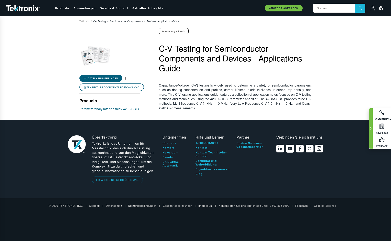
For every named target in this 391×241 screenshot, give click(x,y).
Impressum (205, 205)
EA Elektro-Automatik (171, 163)
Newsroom (170, 152)
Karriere (168, 147)
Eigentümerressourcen (213, 169)
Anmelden (371, 8)
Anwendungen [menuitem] (84, 8)
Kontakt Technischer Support (211, 154)
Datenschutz (114, 205)
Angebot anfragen (283, 8)
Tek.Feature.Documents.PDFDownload (113, 87)
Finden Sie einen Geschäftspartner (249, 144)
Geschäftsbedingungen (177, 205)
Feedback (301, 205)
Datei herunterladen (103, 78)
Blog (199, 173)
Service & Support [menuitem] (114, 8)
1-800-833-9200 (207, 143)
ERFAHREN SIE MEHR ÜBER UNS (117, 179)
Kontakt (201, 147)
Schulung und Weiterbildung (206, 162)
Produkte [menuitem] (62, 8)
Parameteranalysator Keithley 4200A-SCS (110, 109)
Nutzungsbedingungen (142, 205)
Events (168, 157)
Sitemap (94, 205)
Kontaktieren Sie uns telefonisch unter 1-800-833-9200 (254, 205)
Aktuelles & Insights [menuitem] (147, 8)
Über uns (169, 143)
